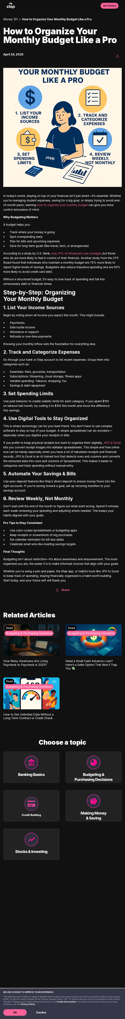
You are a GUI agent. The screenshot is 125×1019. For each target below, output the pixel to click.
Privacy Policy (28, 1004)
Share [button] (65, 590)
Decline (41, 1012)
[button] (117, 56)
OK (15, 1012)
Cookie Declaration (66, 1002)
